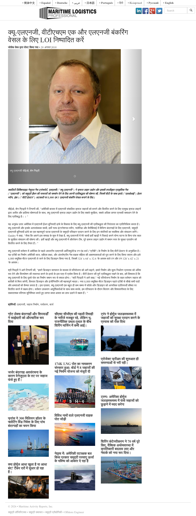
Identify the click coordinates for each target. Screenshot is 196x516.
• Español (45, 3)
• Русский (152, 3)
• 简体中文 (28, 3)
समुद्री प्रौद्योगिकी (53, 512)
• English (168, 3)
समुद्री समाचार (36, 512)
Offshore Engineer (74, 512)
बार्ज (51, 304)
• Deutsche (61, 3)
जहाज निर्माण (33, 304)
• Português (106, 3)
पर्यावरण (44, 304)
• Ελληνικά (135, 3)
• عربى (76, 3)
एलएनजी (21, 304)
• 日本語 (90, 3)
